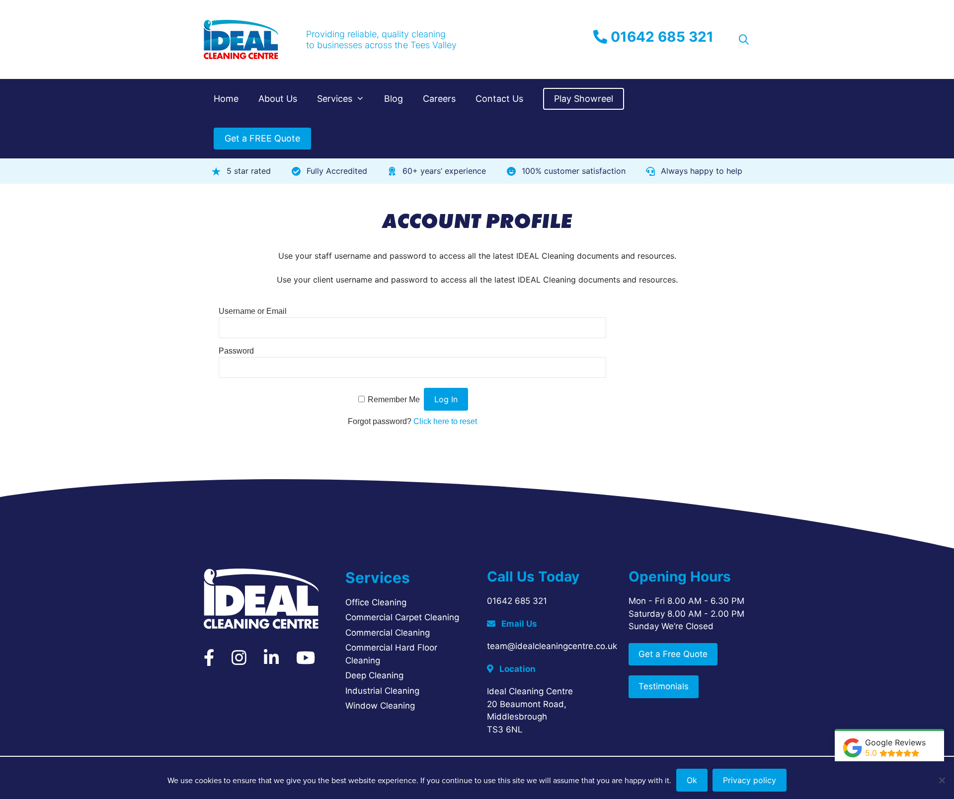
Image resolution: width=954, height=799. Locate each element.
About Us (277, 98)
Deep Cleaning (374, 675)
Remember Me (394, 399)
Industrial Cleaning (382, 691)
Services (334, 98)
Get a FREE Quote (262, 138)
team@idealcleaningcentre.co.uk (552, 646)
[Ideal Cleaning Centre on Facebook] (209, 661)
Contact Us (499, 98)
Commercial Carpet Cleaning (402, 617)
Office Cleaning (375, 602)
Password (236, 351)
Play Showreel (583, 98)
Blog (393, 98)
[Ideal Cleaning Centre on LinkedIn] (271, 661)
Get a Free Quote (673, 654)
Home (226, 98)
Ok (692, 780)
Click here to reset (445, 421)
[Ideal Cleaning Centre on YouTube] (305, 661)
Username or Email (253, 311)
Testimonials (663, 686)
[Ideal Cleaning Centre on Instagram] (239, 661)
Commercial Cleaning (387, 633)
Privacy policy (749, 780)
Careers (439, 98)
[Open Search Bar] (743, 40)
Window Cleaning (380, 706)
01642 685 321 (660, 36)
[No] (942, 780)
